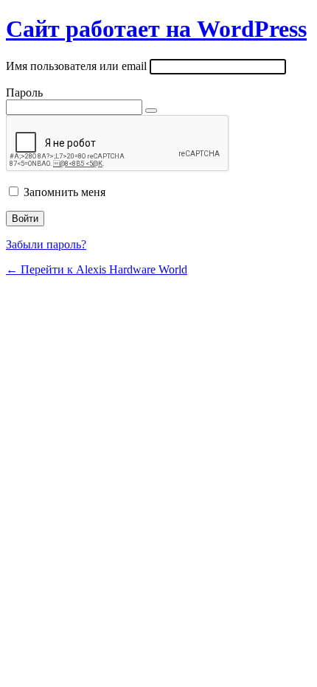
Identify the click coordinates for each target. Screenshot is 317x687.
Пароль (24, 92)
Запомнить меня (64, 192)
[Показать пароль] (151, 110)
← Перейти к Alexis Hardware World (96, 269)
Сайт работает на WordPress (156, 28)
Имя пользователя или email (76, 66)
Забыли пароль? (46, 244)
